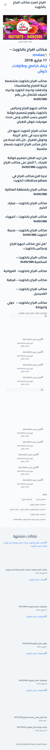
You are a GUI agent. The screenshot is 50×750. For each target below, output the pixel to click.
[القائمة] (5, 4)
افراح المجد (41, 499)
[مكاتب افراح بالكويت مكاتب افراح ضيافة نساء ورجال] (25, 553)
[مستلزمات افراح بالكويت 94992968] (25, 664)
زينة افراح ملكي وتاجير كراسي (35, 717)
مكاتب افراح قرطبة (38, 514)
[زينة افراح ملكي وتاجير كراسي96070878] (25, 701)
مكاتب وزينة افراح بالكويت (36, 727)
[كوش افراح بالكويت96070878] (25, 627)
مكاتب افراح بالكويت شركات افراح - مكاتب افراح (28, 509)
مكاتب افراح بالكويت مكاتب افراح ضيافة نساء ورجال (26, 569)
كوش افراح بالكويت (39, 643)
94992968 (23, 680)
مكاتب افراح (27, 499)
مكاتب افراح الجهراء (38, 504)
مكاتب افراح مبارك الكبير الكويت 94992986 (29, 519)
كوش (42, 71)
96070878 (23, 606)
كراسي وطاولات (26, 65)
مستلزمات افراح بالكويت (37, 606)
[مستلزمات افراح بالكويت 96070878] (25, 590)
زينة (44, 65)
